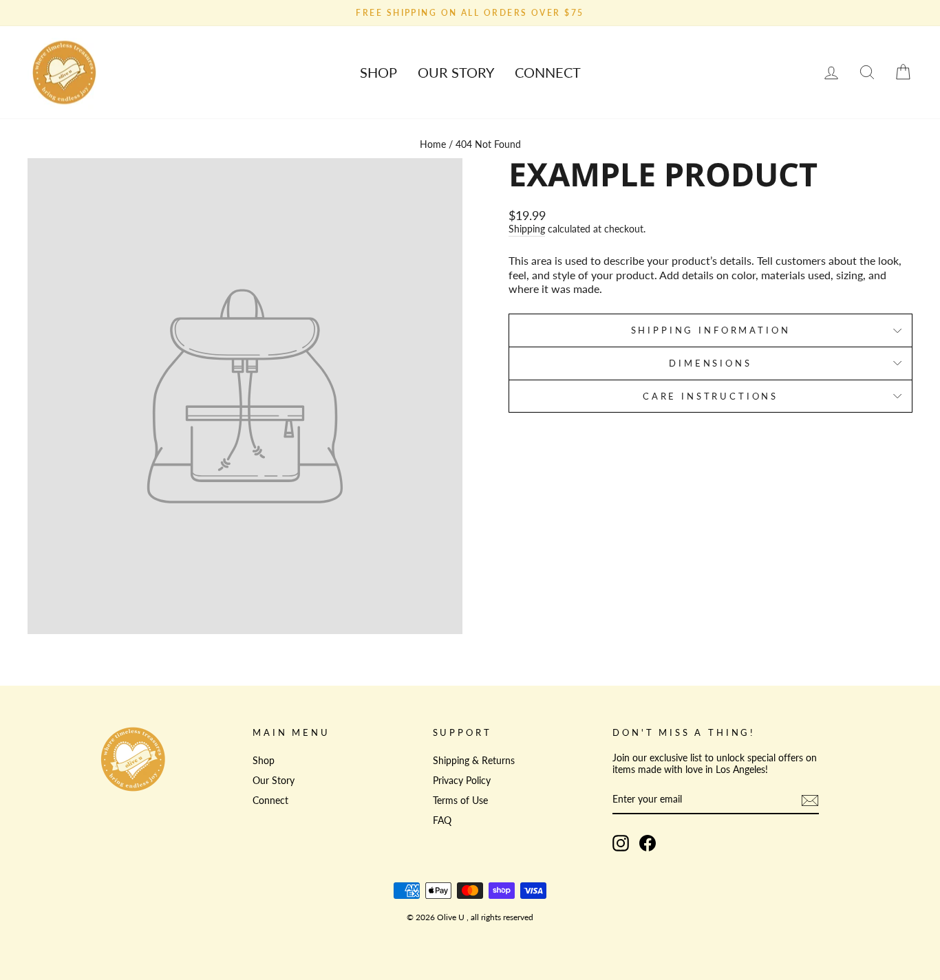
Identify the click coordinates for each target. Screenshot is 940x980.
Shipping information (711, 330)
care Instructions (710, 396)
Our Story (456, 72)
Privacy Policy (462, 780)
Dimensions (710, 363)
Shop (378, 72)
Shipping (527, 229)
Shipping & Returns (474, 760)
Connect (548, 72)
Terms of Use (460, 800)
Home (433, 144)
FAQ (442, 820)
